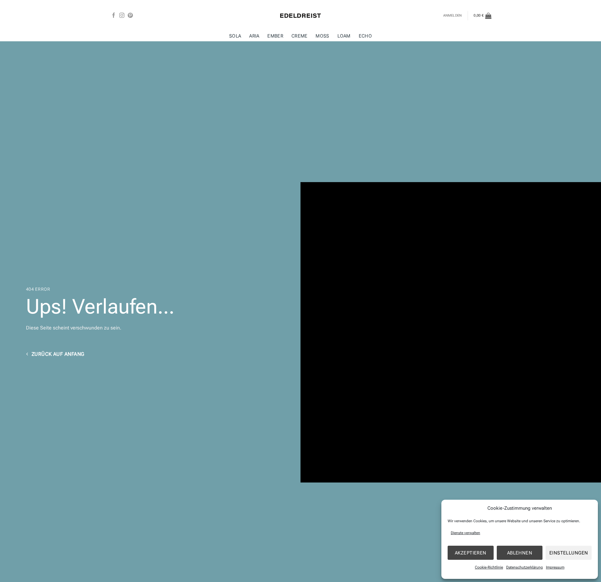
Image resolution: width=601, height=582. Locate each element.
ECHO (365, 36)
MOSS (322, 36)
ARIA (254, 36)
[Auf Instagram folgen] (121, 15)
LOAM (344, 36)
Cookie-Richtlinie (489, 567)
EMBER (275, 36)
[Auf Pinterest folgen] (130, 15)
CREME (299, 36)
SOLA (235, 36)
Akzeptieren (470, 553)
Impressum (555, 567)
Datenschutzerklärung (524, 567)
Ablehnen (519, 553)
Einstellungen (568, 553)
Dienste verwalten (465, 533)
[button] (482, 16)
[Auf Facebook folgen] (113, 15)
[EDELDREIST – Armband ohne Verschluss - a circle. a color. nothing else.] (300, 15)
